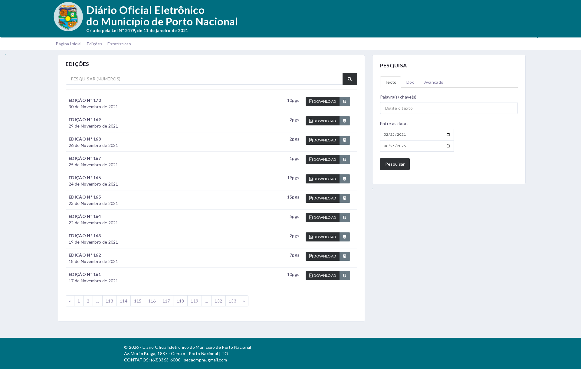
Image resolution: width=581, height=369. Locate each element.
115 (138, 300)
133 (232, 300)
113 (109, 300)
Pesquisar (395, 164)
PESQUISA (393, 65)
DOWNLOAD (324, 101)
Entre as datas (394, 123)
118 (180, 300)
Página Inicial (68, 43)
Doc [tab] (410, 82)
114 (123, 300)
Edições (94, 43)
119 (194, 300)
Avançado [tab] (433, 82)
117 (166, 300)
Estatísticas (119, 43)
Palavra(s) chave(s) (398, 96)
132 (218, 300)
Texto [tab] (391, 82)
